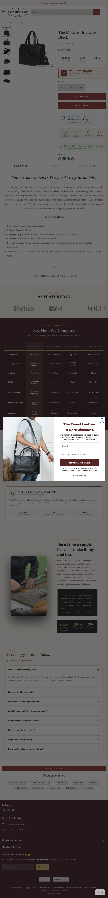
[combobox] (65, 454)
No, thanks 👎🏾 (79, 475)
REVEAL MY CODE (79, 463)
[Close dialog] (102, 420)
